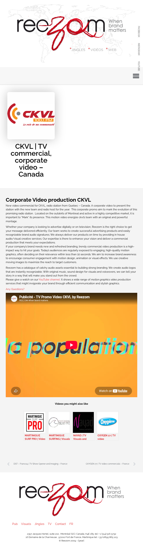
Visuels (26, 524)
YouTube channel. (50, 279)
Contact (60, 524)
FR (71, 524)
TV (50, 524)
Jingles (39, 524)
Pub (15, 524)
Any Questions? (15, 289)
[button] (136, 76)
